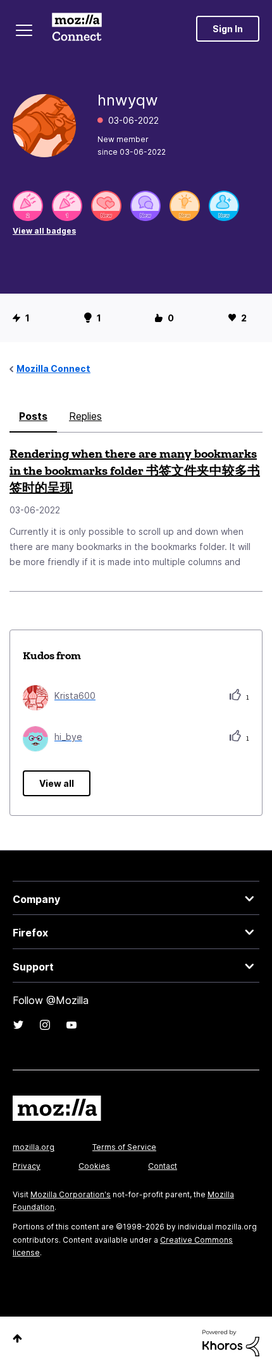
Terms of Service (124, 1147)
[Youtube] (71, 1025)
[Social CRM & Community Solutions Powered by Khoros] (230, 1342)
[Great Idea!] (185, 206)
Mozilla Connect (77, 28)
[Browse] (24, 30)
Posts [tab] (33, 416)
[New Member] (224, 206)
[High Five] (106, 206)
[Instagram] (45, 1025)
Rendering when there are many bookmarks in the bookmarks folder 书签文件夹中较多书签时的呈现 (134, 470)
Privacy (26, 1166)
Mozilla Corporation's (70, 1194)
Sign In (228, 28)
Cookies (94, 1166)
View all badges (44, 231)
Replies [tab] (85, 416)
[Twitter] (18, 1025)
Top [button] (17, 1338)
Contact (162, 1166)
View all (56, 783)
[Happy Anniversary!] (28, 206)
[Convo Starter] (145, 206)
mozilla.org (33, 1147)
